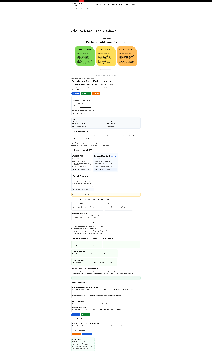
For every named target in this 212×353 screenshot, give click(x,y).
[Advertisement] (106, 19)
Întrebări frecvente (111, 125)
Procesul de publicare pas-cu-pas (114, 121)
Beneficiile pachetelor (78, 125)
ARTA (116, 0)
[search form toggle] (140, 4)
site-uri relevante (91, 143)
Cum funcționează (86, 93)
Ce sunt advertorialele (78, 121)
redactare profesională (94, 230)
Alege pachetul (75, 314)
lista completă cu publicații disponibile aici (124, 273)
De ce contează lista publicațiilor (114, 123)
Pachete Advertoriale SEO (79, 123)
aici (91, 194)
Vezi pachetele (75, 93)
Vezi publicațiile (85, 314)
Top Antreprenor (76, 3)
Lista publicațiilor (87, 334)
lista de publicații (105, 303)
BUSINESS (121, 0)
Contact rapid (96, 93)
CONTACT (138, 0)
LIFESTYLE (127, 0)
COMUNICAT (111, 0)
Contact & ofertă (111, 126)
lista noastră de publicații (85, 107)
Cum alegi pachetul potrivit (79, 126)
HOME (105, 0)
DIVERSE (132, 0)
